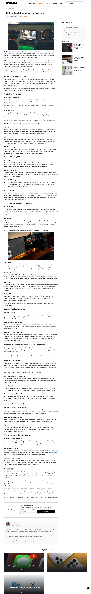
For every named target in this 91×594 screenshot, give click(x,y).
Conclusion (68, 36)
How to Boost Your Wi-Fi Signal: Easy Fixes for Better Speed (79, 58)
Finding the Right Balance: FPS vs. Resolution (74, 33)
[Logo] (11, 2)
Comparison (26, 569)
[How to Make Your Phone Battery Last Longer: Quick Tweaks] (67, 44)
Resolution (68, 30)
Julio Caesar (24, 16)
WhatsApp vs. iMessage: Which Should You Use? (24, 566)
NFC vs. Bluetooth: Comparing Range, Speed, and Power (24, 588)
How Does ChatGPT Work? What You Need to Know (79, 69)
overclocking (53, 452)
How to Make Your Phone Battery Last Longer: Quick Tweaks (79, 46)
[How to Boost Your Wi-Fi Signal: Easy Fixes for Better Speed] (67, 55)
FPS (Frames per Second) (72, 27)
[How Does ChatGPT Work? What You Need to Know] (67, 67)
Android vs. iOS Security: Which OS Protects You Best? (67, 566)
